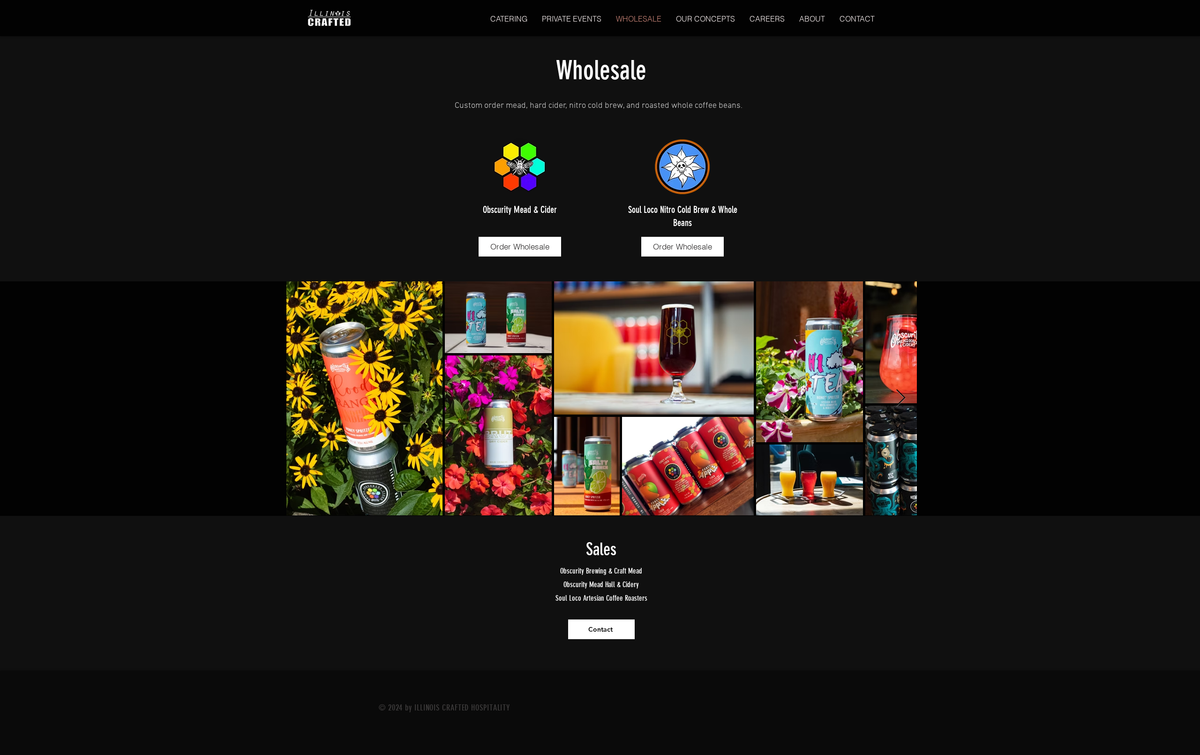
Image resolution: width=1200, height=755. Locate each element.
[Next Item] (900, 398)
